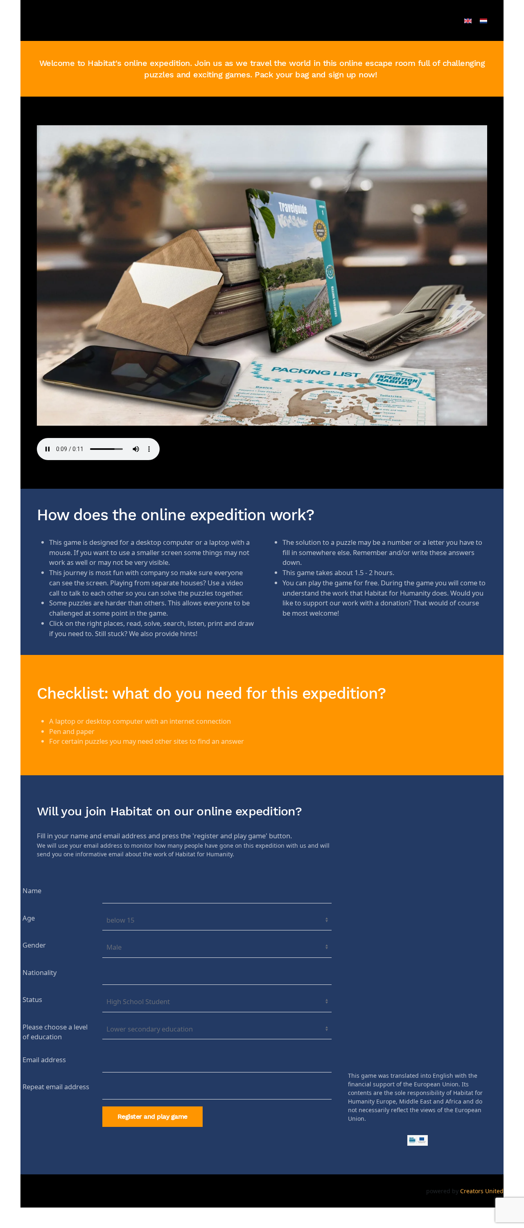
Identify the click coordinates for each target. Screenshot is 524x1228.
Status (32, 999)
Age (29, 918)
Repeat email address (56, 1086)
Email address (44, 1059)
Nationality (39, 972)
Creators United (482, 1191)
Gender (34, 945)
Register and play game (152, 1116)
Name (32, 890)
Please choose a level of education (55, 1032)
